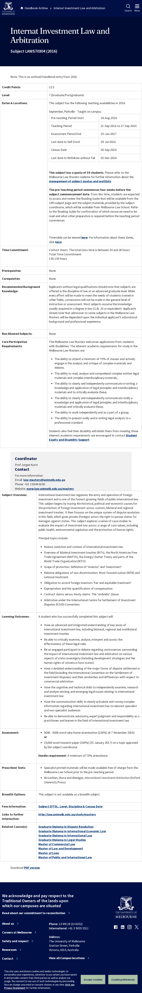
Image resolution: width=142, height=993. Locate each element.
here (84, 237)
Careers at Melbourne (17, 932)
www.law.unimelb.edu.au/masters (50, 489)
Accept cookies (93, 979)
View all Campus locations (67, 958)
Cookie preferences (123, 979)
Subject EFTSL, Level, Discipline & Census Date (70, 806)
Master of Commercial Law (56, 844)
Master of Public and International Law (65, 857)
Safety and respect (15, 941)
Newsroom (9, 950)
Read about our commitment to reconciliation (33, 913)
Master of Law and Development (60, 848)
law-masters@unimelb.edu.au (44, 479)
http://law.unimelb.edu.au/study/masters (67, 814)
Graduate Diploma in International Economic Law (72, 831)
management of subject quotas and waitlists (80, 181)
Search (128, 10)
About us (8, 924)
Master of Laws (48, 853)
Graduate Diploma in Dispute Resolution (66, 827)
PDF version (32, 868)
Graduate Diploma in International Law (65, 835)
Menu (137, 10)
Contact (7, 958)
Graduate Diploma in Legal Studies (62, 840)
